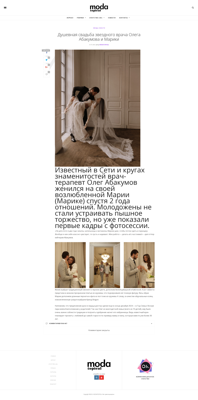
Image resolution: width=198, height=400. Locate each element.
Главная (53, 356)
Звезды (95, 28)
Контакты (123, 18)
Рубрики (80, 18)
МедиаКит (53, 384)
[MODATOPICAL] (99, 7)
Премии (53, 368)
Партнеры (53, 372)
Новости (112, 18)
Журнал (70, 18)
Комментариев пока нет (58, 323)
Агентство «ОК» (95, 18)
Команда (53, 380)
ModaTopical (104, 44)
